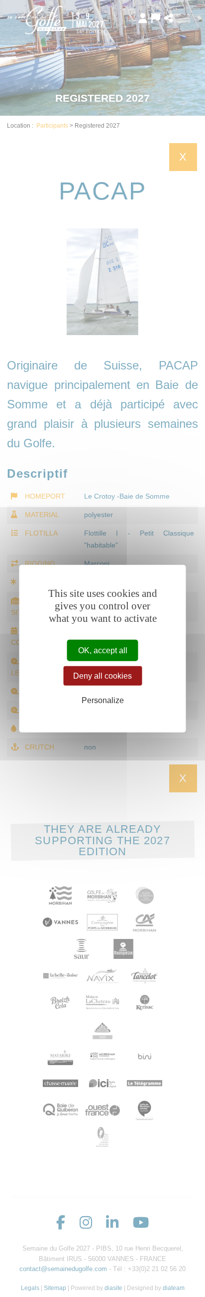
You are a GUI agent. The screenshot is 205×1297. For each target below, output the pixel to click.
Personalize (103, 700)
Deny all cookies (102, 675)
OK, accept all (102, 650)
